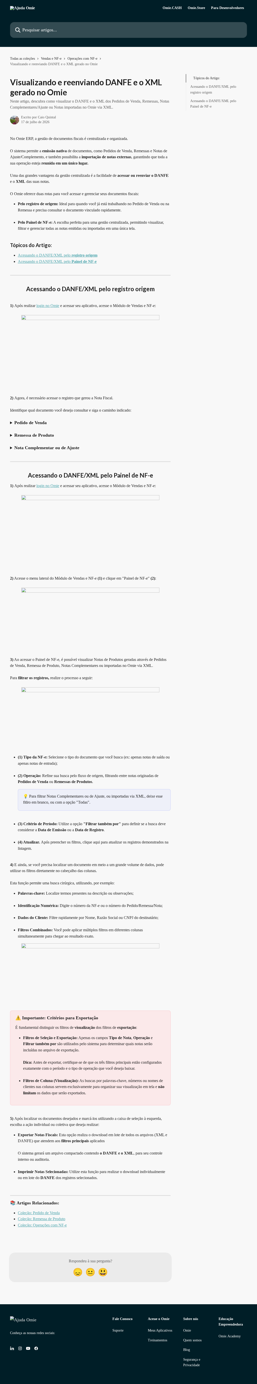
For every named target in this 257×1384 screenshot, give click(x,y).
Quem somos (192, 1340)
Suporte (117, 1330)
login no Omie (47, 305)
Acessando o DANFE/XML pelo (57, 255)
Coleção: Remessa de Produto (41, 1219)
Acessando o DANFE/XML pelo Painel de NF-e (213, 103)
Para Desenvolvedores (227, 8)
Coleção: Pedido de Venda (39, 1213)
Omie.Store (196, 8)
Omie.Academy (230, 1336)
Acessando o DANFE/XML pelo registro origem (213, 89)
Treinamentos (157, 1340)
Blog (186, 1350)
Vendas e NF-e (51, 58)
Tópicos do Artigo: (206, 78)
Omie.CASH (172, 8)
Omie (187, 1330)
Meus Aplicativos (160, 1330)
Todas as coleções (22, 58)
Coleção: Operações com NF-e (42, 1225)
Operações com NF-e (82, 58)
